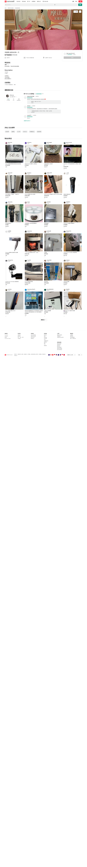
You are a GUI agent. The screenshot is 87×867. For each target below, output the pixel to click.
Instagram (6, 336)
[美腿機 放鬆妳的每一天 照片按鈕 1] (43, 19)
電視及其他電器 (33, 336)
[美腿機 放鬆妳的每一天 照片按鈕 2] (43, 40)
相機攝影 (71, 334)
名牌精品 (19, 338)
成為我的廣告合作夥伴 (34, 354)
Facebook (6, 334)
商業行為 (15, 355)
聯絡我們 (19, 354)
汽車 (44, 339)
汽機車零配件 (46, 340)
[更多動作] (80, 11)
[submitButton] (80, 5)
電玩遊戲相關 (59, 347)
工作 (44, 344)
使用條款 (40, 354)
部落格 (6, 337)
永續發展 (25, 354)
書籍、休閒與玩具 (73, 338)
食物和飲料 (59, 344)
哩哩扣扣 (45, 334)
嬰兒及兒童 (32, 337)
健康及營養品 (59, 343)
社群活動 (45, 338)
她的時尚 (19, 336)
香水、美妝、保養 (20, 337)
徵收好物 (45, 337)
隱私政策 (43, 354)
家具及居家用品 (33, 334)
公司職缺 (28, 354)
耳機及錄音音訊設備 (60, 337)
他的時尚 (19, 334)
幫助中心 (15, 354)
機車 (44, 343)
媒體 (22, 354)
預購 (44, 336)
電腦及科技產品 (59, 334)
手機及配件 (59, 336)
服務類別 (45, 345)
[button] (15, 96)
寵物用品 (32, 338)
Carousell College (8, 338)
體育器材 (71, 336)
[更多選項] (5, 169)
